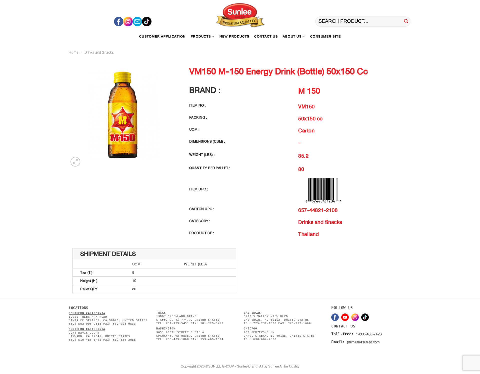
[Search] (406, 21)
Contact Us (266, 36)
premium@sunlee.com (363, 342)
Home (73, 52)
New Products (234, 36)
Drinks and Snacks (99, 52)
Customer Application (162, 36)
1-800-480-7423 (369, 334)
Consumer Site (325, 36)
